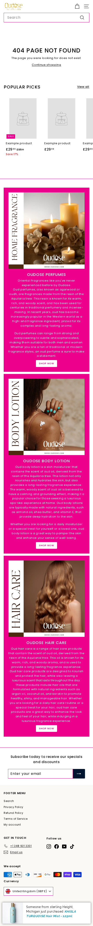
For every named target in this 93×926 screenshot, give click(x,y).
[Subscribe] (79, 773)
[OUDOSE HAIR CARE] (46, 599)
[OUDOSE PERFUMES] (46, 230)
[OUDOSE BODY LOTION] (46, 417)
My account (12, 824)
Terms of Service (15, 819)
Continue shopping (46, 65)
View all (83, 87)
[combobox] (46, 17)
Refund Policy (13, 813)
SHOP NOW (46, 363)
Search (9, 801)
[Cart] (77, 6)
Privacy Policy (13, 807)
